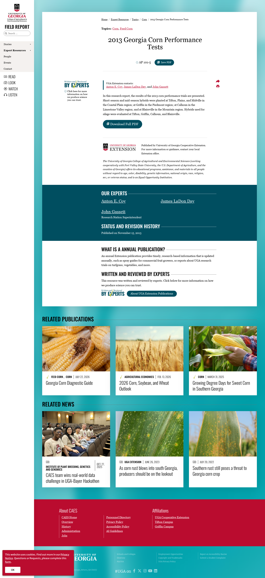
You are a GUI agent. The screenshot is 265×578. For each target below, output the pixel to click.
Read (11, 76)
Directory (121, 558)
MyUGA (120, 561)
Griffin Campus (164, 526)
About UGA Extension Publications (152, 293)
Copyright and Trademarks (170, 558)
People (7, 56)
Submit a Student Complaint (213, 558)
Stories (8, 44)
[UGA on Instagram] (145, 571)
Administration (71, 531)
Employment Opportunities (170, 554)
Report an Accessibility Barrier (213, 554)
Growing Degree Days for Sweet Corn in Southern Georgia (221, 386)
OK (13, 569)
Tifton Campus (164, 522)
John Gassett (160, 86)
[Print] (217, 86)
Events (7, 62)
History (66, 526)
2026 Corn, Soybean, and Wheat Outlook (144, 386)
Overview (67, 522)
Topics (135, 19)
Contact (8, 68)
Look (11, 82)
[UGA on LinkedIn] (155, 571)
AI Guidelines (114, 531)
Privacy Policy (114, 522)
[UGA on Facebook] (134, 571)
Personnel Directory (118, 517)
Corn (144, 19)
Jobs (64, 535)
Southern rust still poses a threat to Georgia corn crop (220, 471)
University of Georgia (83, 558)
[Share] (217, 81)
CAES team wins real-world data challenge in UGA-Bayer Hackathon (72, 478)
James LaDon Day (135, 86)
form (8, 561)
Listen (12, 94)
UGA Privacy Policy (167, 561)
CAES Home (69, 517)
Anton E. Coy (114, 86)
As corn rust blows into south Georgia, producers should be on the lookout (148, 471)
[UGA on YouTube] (150, 571)
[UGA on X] (140, 571)
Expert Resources (15, 50)
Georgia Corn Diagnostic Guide (69, 383)
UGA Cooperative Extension (172, 517)
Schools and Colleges (126, 554)
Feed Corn (126, 28)
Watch (13, 88)
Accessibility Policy (117, 526)
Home (104, 19)
